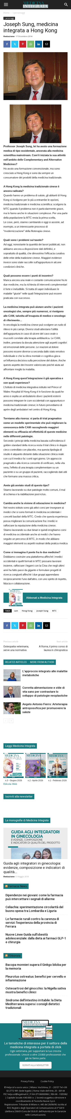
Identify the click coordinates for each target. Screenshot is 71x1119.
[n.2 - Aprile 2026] (35, 766)
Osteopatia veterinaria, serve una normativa (16, 648)
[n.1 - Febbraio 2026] (57, 766)
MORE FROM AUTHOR (42, 662)
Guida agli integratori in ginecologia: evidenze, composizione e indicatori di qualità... (34, 867)
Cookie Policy (47, 1081)
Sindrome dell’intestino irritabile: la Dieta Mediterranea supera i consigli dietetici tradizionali (34, 1004)
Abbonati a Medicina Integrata (44, 597)
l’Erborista (14, 955)
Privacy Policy (27, 1081)
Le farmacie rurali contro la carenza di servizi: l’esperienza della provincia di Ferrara (32, 922)
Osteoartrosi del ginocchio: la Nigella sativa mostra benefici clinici (36, 990)
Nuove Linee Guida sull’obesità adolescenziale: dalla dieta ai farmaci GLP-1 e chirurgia (36, 938)
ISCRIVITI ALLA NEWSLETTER (35, 1065)
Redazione (8, 36)
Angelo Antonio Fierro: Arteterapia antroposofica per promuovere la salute (44, 708)
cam (16, 610)
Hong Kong (27, 610)
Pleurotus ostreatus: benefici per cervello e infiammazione (36, 978)
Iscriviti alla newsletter (19, 796)
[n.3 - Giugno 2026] (16, 597)
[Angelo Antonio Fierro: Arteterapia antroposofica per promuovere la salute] (12, 708)
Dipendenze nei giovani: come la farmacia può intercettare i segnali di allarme (34, 897)
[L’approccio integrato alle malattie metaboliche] (12, 675)
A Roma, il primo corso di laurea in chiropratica (53, 648)
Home (6, 12)
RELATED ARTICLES (16, 662)
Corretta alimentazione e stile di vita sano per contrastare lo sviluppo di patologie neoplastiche (45, 691)
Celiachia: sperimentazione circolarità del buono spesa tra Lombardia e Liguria (34, 909)
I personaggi (19, 12)
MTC (54, 610)
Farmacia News (17, 886)
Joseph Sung (42, 610)
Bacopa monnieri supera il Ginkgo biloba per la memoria (36, 966)
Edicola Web (10, 784)
